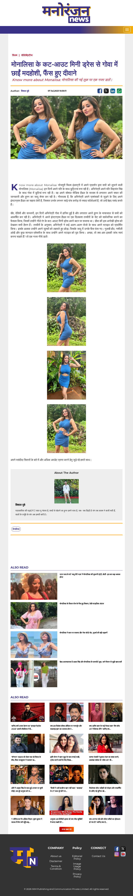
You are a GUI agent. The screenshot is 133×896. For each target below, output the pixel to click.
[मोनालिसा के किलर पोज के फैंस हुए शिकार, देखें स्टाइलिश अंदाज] (34, 615)
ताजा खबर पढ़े (66, 829)
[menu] (127, 29)
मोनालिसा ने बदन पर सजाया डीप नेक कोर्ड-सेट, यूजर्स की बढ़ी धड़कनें (83, 632)
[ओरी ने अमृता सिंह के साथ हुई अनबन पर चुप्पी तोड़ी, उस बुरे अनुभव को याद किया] (28, 774)
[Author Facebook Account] (32, 505)
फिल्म (14, 55)
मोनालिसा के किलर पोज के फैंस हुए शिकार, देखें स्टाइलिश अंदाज (82, 603)
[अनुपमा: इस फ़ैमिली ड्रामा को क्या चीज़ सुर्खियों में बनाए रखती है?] (66, 805)
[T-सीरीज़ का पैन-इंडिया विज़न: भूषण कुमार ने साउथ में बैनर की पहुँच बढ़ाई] (28, 805)
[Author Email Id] (27, 505)
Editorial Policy (77, 857)
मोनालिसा (16, 529)
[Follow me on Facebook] (32, 91)
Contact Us (98, 856)
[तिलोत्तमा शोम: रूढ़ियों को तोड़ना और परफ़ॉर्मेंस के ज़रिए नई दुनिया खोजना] (105, 774)
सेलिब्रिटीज (26, 55)
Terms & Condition (56, 867)
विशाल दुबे (25, 90)
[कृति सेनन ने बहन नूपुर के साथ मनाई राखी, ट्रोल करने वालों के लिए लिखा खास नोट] (66, 743)
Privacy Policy (77, 875)
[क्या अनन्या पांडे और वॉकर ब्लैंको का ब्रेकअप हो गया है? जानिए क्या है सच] (105, 805)
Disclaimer (55, 861)
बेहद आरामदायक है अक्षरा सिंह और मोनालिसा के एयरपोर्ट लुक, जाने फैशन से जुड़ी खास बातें (91, 662)
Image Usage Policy (77, 866)
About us (55, 856)
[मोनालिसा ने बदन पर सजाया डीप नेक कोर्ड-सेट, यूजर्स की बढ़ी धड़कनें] (34, 644)
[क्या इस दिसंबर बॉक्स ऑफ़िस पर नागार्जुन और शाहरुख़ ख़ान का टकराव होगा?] (66, 712)
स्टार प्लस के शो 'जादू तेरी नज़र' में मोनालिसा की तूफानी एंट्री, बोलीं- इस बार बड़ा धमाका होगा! (90, 575)
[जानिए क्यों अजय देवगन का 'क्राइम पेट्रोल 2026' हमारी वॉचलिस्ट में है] (28, 712)
